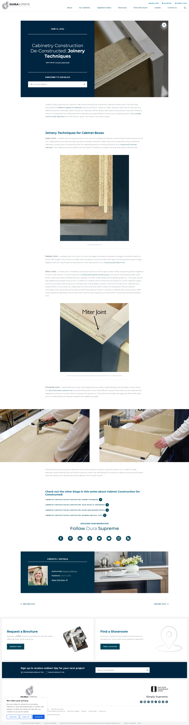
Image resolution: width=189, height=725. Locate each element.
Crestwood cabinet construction (95, 275)
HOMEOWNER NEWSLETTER (33, 672)
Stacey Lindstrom (62, 62)
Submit (147, 670)
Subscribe (84, 84)
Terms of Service (110, 723)
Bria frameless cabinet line (61, 390)
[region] (25, 709)
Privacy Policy (97, 723)
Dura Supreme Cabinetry (16, 5)
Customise (13, 717)
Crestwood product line (114, 262)
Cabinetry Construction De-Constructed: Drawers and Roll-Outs (73, 515)
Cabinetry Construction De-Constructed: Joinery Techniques (71, 499)
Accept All (38, 717)
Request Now (15, 646)
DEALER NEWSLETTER (56, 672)
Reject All (25, 717)
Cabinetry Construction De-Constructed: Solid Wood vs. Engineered (75, 505)
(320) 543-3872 (58, 709)
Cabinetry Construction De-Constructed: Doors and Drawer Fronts (75, 510)
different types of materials (70, 108)
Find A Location (110, 646)
